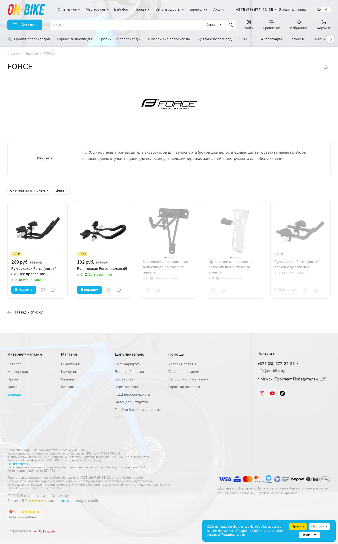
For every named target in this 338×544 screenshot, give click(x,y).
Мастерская (17, 371)
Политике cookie (233, 534)
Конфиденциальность (236, 493)
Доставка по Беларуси (236, 488)
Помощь (176, 354)
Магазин (69, 354)
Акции (12, 386)
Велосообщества (129, 371)
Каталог (14, 364)
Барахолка (124, 379)
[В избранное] (43, 290)
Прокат (13, 379)
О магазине (71, 364)
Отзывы (68, 379)
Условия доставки (183, 371)
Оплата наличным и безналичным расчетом (292, 488)
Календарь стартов (131, 402)
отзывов (68, 500)
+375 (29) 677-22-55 (254, 10)
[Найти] (230, 25)
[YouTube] (272, 393)
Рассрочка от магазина (188, 379)
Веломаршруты (128, 364)
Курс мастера (126, 386)
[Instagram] (262, 393)
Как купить (70, 371)
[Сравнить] (53, 290)
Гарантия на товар (184, 386)
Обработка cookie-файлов (277, 493)
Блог (119, 417)
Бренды (14, 394)
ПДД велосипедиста (132, 394)
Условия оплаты (182, 364)
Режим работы (17, 464)
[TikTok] (282, 393)
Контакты (69, 386)
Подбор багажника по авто (138, 409)
